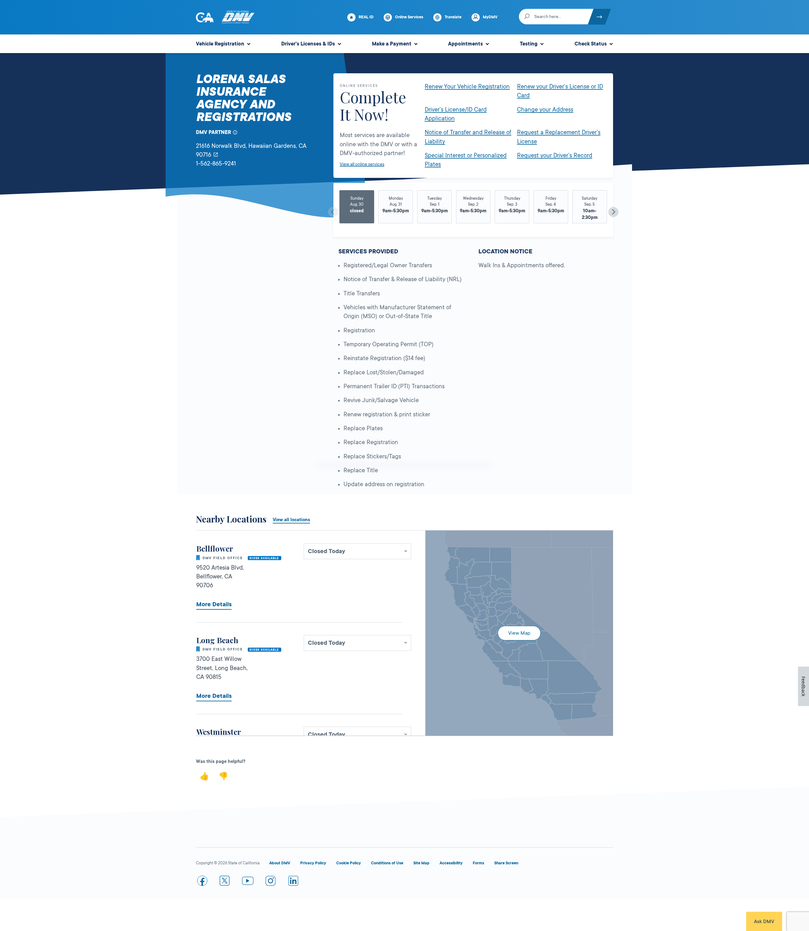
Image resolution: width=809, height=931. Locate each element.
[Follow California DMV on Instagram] (270, 882)
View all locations (291, 519)
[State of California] (205, 17)
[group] (357, 209)
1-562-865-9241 (216, 163)
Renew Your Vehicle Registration (467, 86)
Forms (478, 863)
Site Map (421, 863)
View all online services (362, 163)
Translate (453, 17)
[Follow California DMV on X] (225, 882)
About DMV (279, 863)
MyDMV (490, 17)
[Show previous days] (333, 212)
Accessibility (451, 863)
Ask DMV (764, 921)
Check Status (591, 44)
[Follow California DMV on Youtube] (247, 882)
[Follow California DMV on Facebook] (202, 882)
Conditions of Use (387, 863)
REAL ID (366, 17)
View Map (519, 633)
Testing (529, 44)
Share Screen (506, 863)
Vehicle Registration (220, 44)
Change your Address (545, 109)
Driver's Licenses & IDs (308, 44)
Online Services (409, 17)
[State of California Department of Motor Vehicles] (238, 17)
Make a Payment (391, 44)
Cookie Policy (348, 863)
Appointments (465, 44)
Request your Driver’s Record (554, 155)
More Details (214, 604)
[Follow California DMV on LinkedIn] (293, 882)
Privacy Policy (313, 863)
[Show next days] (613, 212)
